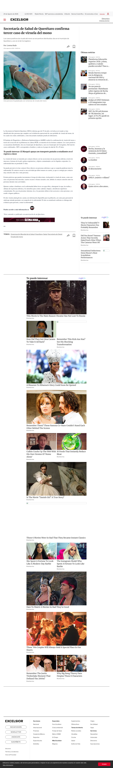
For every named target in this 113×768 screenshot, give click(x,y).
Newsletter (16, 732)
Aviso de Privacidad (10, 755)
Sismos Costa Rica (77, 14)
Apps (92, 727)
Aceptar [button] (104, 764)
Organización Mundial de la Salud (23, 234)
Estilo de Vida (75, 744)
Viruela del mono (17, 237)
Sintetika (36, 744)
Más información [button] (8, 765)
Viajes (92, 721)
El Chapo (55, 737)
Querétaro (39, 234)
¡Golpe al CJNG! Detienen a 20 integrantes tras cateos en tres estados (98, 102)
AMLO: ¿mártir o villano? (98, 178)
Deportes (36, 737)
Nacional (36, 724)
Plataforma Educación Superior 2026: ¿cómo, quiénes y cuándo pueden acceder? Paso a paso (98, 62)
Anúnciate (102, 14)
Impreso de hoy (104, 21)
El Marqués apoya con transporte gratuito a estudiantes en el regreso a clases (38, 152)
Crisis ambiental (57, 727)
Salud (45, 234)
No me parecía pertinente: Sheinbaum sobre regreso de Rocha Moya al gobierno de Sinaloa (98, 90)
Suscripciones (95, 744)
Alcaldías (74, 734)
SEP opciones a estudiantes (54, 14)
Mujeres (55, 744)
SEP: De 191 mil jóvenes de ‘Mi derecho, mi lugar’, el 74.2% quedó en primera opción (98, 114)
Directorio (8, 748)
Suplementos (75, 721)
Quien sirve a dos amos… (98, 186)
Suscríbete (16, 742)
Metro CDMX (56, 734)
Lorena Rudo (12, 45)
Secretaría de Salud (55, 234)
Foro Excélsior (57, 724)
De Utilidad (94, 724)
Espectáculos (37, 740)
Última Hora (105, 18)
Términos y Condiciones (11, 751)
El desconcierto (94, 169)
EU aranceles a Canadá (92, 14)
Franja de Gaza (57, 731)
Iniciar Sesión (16, 727)
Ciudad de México (39, 734)
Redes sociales (76, 731)
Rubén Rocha (39, 14)
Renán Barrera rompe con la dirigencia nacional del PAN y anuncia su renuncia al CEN (97, 76)
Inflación (67, 14)
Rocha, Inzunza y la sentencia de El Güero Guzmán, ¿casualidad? (97, 151)
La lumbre (92, 160)
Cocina (73, 737)
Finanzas (36, 731)
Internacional (37, 727)
